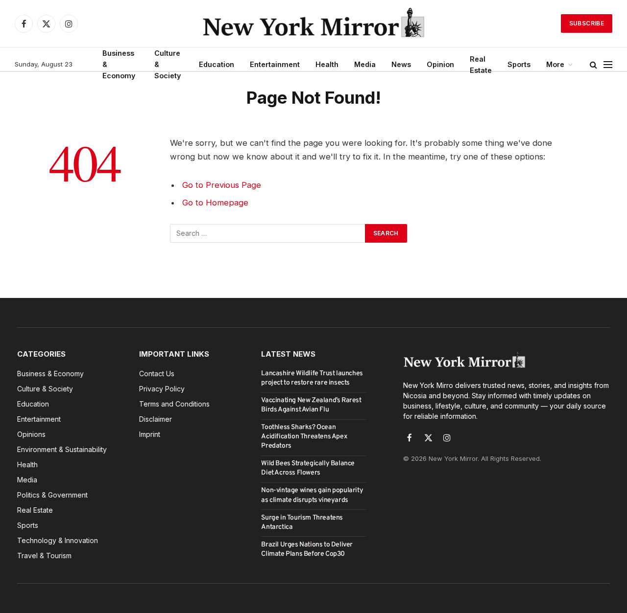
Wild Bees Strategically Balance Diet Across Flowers (308, 468)
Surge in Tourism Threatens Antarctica (302, 522)
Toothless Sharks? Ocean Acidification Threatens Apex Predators (304, 436)
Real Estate (481, 64)
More (555, 64)
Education (216, 64)
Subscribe (586, 23)
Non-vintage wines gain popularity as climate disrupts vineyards (312, 495)
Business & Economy (118, 64)
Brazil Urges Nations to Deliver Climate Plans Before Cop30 (307, 549)
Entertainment (275, 64)
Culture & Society (167, 64)
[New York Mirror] (313, 23)
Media (365, 64)
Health (326, 64)
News (401, 64)
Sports (519, 64)
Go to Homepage (215, 202)
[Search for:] (268, 233)
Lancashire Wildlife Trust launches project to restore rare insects (311, 378)
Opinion (440, 64)
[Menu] (607, 64)
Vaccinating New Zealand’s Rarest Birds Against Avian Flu (311, 405)
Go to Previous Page (221, 185)
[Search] (593, 64)
